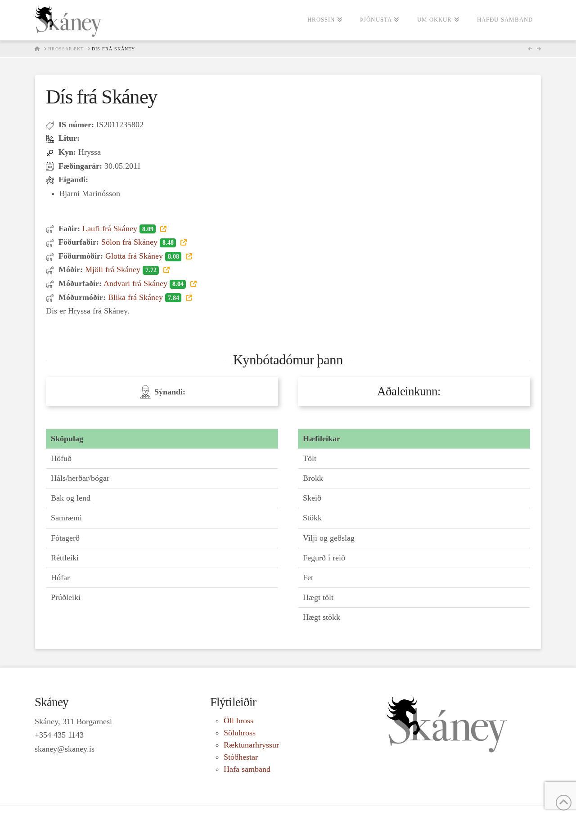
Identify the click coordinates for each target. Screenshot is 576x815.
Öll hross (238, 720)
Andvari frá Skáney (143, 283)
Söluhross (240, 732)
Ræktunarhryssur (251, 744)
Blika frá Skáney (143, 297)
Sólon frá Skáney (137, 241)
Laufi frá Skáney (117, 228)
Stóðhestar (241, 756)
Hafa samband (247, 769)
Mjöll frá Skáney (120, 269)
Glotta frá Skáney (142, 255)
